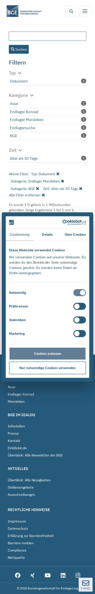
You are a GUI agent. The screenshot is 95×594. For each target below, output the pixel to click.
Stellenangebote (21, 487)
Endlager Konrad (24, 111)
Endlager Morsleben (27, 119)
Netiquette (16, 557)
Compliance (17, 550)
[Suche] (71, 11)
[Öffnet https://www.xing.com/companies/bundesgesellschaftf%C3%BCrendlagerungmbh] (32, 575)
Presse (13, 433)
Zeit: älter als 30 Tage (60, 188)
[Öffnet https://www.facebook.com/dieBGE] (17, 575)
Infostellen (16, 426)
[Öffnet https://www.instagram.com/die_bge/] (78, 575)
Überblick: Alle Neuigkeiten (29, 480)
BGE (13, 135)
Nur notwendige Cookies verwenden (47, 368)
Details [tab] (47, 234)
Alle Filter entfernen (25, 195)
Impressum (17, 521)
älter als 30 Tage (24, 158)
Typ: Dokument (43, 174)
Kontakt (14, 440)
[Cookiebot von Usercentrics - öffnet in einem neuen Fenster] (67, 222)
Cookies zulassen (47, 353)
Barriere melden (21, 543)
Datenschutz (18, 528)
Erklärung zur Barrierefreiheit (31, 535)
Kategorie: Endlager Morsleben (35, 181)
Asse (14, 103)
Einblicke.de (17, 448)
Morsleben (16, 401)
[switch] (79, 306)
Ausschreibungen (21, 494)
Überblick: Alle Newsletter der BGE (35, 455)
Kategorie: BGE (23, 188)
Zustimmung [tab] (19, 234)
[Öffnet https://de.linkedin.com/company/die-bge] (63, 575)
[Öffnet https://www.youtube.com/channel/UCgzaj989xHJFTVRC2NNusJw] (47, 575)
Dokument (19, 81)
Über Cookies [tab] (75, 234)
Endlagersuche (22, 127)
